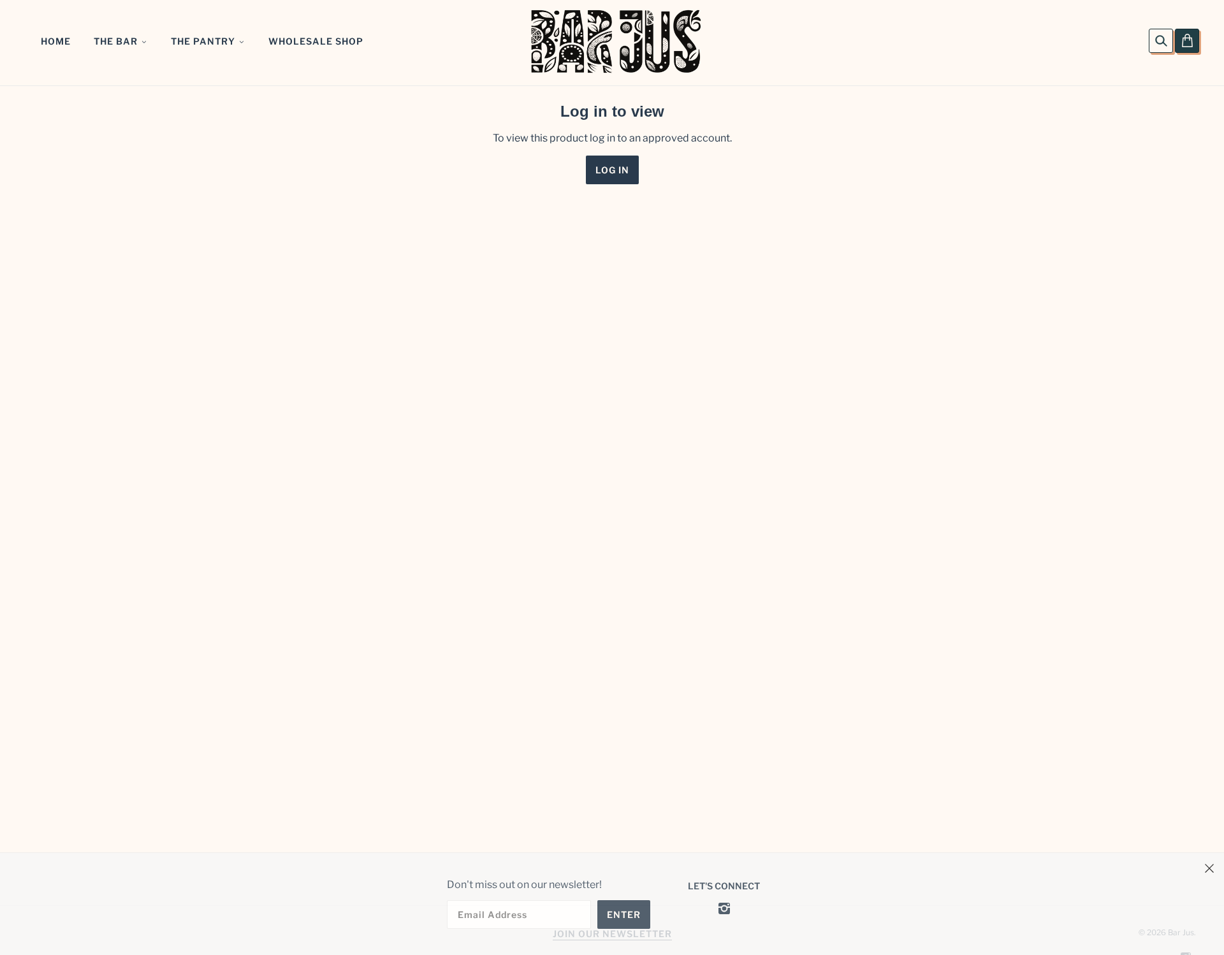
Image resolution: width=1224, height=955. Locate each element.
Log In (612, 169)
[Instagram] (724, 908)
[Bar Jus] (615, 40)
